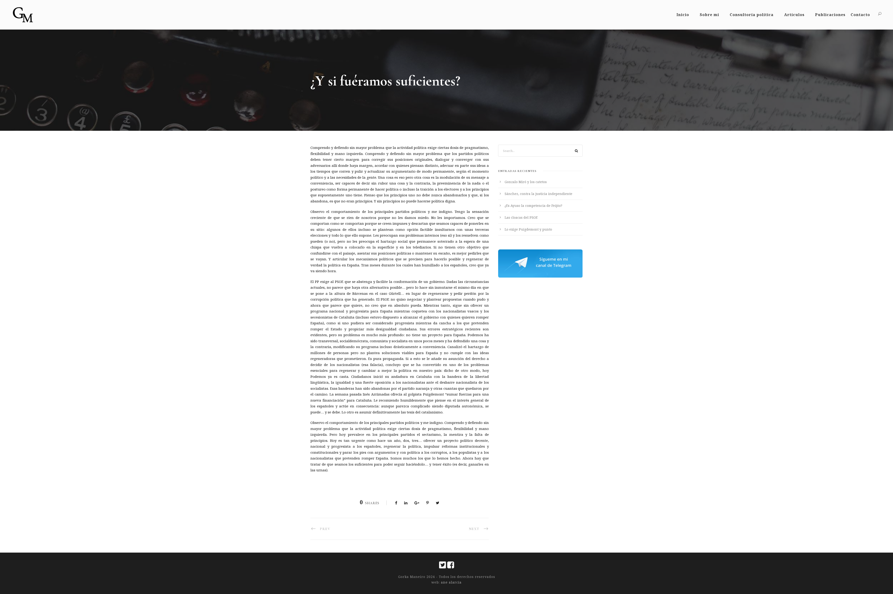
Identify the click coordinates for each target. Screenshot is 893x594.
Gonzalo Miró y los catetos (526, 182)
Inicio (682, 14)
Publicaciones (830, 14)
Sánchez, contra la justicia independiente (538, 193)
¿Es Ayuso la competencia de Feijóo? (533, 205)
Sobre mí (709, 14)
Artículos (794, 14)
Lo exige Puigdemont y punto (528, 229)
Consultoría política (751, 14)
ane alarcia (451, 582)
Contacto (860, 14)
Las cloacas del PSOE (521, 217)
